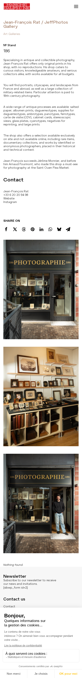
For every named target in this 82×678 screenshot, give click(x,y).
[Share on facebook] (6, 229)
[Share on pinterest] (32, 229)
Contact (9, 606)
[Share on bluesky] (59, 229)
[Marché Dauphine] (17, 6)
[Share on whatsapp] (50, 229)
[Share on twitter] (15, 229)
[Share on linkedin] (41, 229)
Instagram (10, 202)
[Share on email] (68, 229)
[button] (76, 6)
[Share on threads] (24, 229)
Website (9, 198)
